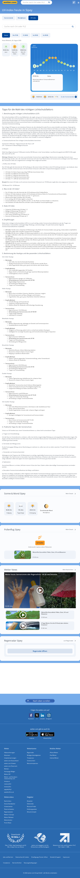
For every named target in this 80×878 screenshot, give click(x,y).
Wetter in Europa (9, 815)
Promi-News (7, 823)
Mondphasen (22, 18)
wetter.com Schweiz (10, 763)
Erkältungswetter (32, 809)
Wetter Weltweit (8, 817)
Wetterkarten (31, 748)
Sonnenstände (8, 18)
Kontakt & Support (55, 857)
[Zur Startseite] (10, 2)
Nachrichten (7, 801)
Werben (6, 769)
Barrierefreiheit (16, 863)
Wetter (6, 748)
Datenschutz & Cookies (22, 857)
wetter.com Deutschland (11, 761)
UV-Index (33, 18)
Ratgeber (30, 797)
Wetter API (7, 774)
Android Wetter (54, 758)
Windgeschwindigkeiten (34, 755)
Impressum (66, 857)
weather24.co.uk (9, 792)
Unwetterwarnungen (10, 758)
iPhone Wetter (54, 752)
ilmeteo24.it (7, 787)
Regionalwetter (8, 812)
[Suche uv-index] (72, 27)
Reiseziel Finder (31, 806)
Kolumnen (7, 755)
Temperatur (30, 758)
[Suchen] (48, 2)
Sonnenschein (31, 761)
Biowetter (30, 801)
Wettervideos (9, 797)
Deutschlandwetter (9, 804)
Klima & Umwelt (31, 812)
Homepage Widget (9, 771)
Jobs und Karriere (8, 857)
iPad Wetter (53, 755)
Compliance (6, 863)
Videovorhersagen (9, 752)
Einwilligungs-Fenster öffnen (39, 857)
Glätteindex (30, 804)
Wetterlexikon (8, 820)
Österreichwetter (9, 809)
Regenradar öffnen (40, 651)
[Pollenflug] (74, 2)
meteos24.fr (7, 784)
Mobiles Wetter (55, 748)
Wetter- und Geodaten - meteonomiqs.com (11, 778)
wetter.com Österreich (10, 766)
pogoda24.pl (7, 789)
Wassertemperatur (32, 763)
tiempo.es (7, 781)
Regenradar (30, 752)
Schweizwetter (8, 806)
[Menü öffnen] (78, 2)
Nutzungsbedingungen (30, 863)
